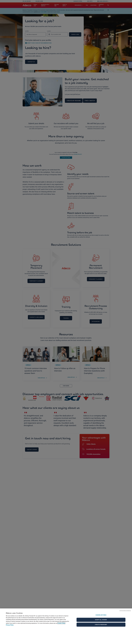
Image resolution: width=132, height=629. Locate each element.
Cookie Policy (61, 623)
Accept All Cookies (101, 619)
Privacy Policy (10, 625)
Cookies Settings (101, 615)
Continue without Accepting (125, 610)
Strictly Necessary (101, 624)
